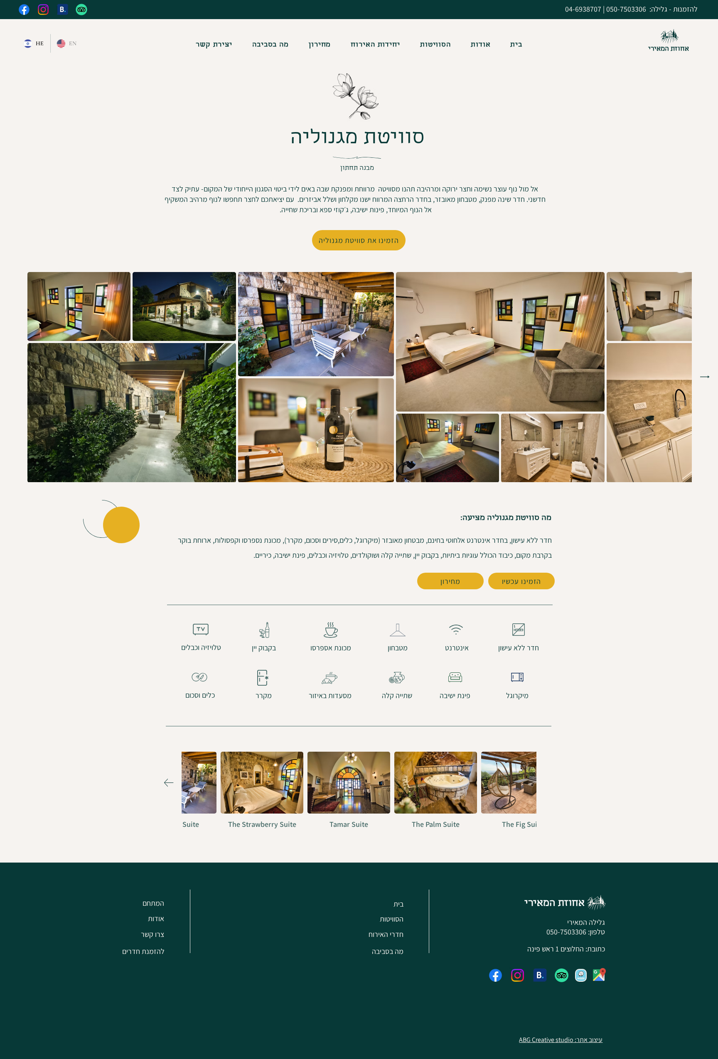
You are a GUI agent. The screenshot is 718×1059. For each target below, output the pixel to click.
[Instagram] (43, 9)
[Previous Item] (549, 783)
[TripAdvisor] (81, 9)
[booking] (62, 9)
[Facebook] (24, 9)
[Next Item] (705, 376)
